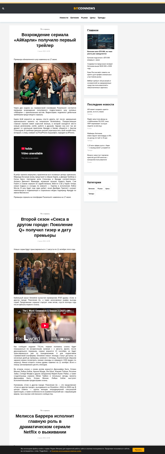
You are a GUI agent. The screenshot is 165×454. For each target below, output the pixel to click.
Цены (92, 18)
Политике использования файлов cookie (66, 451)
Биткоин (74, 18)
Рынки (84, 18)
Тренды (101, 18)
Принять (138, 450)
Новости (64, 18)
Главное (92, 30)
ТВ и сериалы (45, 29)
